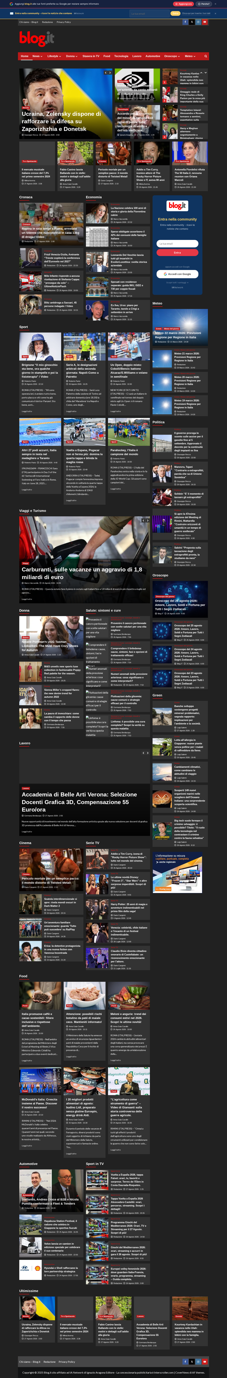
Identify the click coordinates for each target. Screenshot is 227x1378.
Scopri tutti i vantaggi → (177, 282)
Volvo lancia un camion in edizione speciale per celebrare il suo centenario (62, 1247)
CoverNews (182, 1372)
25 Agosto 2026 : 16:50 (122, 462)
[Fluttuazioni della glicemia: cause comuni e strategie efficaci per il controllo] (97, 700)
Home (24, 56)
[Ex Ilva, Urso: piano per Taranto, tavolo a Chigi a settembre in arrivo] (97, 310)
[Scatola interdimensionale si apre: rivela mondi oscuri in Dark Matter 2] (30, 904)
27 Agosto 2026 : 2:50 (186, 1342)
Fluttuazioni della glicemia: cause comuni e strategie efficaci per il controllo (126, 700)
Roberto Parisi (30, 381)
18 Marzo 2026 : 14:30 (186, 414)
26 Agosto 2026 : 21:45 (148, 187)
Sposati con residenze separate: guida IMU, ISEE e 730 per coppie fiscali (127, 285)
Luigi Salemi (181, 728)
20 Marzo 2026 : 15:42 (186, 368)
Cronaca (26, 224)
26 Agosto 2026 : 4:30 (186, 538)
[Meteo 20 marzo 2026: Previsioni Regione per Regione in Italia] (162, 382)
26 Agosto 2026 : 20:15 (56, 913)
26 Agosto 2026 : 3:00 (135, 1283)
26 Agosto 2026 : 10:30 (122, 384)
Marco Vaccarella (120, 219)
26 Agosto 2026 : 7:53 (135, 685)
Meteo (189, 56)
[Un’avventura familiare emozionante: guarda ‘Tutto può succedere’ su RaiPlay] (30, 928)
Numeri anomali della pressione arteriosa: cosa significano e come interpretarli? (129, 677)
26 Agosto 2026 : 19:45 (186, 757)
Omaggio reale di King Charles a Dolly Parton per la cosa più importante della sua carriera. (192, 80)
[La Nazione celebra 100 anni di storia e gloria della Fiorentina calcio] (97, 213)
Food (107, 56)
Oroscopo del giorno (165, 596)
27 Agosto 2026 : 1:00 (46, 241)
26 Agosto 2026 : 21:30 (186, 187)
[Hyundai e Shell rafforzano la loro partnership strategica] (30, 1270)
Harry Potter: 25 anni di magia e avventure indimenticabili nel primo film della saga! (129, 908)
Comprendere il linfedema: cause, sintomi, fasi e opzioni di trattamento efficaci (129, 652)
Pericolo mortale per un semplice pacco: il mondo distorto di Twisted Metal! (113, 173)
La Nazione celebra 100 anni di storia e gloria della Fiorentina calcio (128, 211)
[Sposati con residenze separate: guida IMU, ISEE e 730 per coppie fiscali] (97, 287)
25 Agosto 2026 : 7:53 (122, 710)
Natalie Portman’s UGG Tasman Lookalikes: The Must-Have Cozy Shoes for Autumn (50, 646)
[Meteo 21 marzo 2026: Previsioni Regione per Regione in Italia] (162, 359)
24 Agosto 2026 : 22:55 (68, 1255)
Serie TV (114, 850)
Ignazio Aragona (126, 98)
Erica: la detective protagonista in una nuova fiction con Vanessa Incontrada (62, 949)
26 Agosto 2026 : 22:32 (123, 222)
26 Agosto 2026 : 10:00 (122, 1029)
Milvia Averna (29, 181)
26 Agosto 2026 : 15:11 (78, 1029)
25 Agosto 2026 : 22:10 (33, 1115)
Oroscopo (170, 56)
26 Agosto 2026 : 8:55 (135, 1258)
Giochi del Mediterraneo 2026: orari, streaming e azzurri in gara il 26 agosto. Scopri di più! (129, 1251)
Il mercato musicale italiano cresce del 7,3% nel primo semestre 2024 (36, 173)
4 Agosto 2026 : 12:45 (122, 918)
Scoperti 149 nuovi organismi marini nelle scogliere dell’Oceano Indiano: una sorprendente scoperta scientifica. (189, 797)
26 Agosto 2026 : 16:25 (78, 384)
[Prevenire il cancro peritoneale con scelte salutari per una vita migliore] (97, 627)
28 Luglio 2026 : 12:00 (122, 942)
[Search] (206, 56)
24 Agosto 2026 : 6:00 (195, 664)
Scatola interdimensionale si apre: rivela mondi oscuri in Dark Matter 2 (60, 902)
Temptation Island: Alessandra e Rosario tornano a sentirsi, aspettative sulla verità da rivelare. (192, 98)
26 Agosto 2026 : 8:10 (186, 845)
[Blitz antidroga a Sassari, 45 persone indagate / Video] (30, 305)
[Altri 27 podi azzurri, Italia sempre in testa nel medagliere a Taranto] (40, 432)
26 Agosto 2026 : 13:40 (56, 704)
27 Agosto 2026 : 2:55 (148, 1346)
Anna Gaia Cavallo (70, 184)
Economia (115, 204)
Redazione (47, 22)
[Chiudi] (215, 4)
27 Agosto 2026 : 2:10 (109, 184)
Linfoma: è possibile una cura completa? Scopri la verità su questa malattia (128, 725)
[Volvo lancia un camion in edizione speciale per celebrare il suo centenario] (30, 1247)
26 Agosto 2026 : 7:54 (122, 663)
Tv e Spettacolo (29, 161)
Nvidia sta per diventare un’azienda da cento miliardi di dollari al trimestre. (137, 90)
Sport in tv (115, 1171)
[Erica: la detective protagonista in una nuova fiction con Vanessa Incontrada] (30, 951)
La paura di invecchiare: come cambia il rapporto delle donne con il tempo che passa (61, 717)
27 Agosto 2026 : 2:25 (135, 1189)
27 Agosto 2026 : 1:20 (145, 135)
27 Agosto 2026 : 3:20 (71, 187)
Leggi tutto (27, 411)
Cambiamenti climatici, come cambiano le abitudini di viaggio (187, 770)
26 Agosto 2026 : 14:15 (186, 781)
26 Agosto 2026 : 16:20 (46, 1208)
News (36, 56)
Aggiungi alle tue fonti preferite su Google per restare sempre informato (57, 3)
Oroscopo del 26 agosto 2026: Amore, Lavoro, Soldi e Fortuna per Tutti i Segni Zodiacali (180, 605)
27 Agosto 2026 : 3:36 (33, 184)
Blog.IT (160, 614)
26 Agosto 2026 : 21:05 (54, 816)
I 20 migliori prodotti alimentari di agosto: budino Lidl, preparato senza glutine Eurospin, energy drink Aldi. (81, 1107)
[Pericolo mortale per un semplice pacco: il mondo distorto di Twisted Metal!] (113, 153)
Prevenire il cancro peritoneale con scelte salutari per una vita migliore (128, 627)
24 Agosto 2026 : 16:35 (122, 1123)
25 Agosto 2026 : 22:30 (186, 565)
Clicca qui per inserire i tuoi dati (196, 13)
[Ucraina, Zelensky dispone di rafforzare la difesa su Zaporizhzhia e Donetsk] (37, 1308)
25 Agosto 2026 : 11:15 (123, 319)
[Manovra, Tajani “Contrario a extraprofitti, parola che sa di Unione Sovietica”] (162, 474)
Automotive (153, 56)
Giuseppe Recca (31, 135)
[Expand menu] (41, 56)
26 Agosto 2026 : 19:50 (68, 290)
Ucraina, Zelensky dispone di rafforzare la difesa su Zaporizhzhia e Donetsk (37, 1328)
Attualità (48, 272)
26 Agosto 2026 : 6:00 (176, 614)
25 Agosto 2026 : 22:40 (78, 470)
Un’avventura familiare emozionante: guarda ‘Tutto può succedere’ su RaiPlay (60, 926)
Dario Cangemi (107, 181)
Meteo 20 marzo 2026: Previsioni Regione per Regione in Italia (187, 380)
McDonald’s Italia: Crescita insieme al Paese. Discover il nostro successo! (39, 1103)
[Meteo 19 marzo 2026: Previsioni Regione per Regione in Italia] (162, 405)
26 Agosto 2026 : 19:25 (56, 681)
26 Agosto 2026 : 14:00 (186, 811)
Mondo (26, 108)
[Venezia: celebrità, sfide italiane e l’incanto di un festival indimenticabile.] (97, 933)
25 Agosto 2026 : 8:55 (122, 895)
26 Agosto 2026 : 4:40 (48, 463)
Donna (70, 56)
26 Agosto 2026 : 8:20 (46, 583)
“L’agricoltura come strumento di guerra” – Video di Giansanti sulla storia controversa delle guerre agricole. (126, 1107)
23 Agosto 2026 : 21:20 (56, 960)
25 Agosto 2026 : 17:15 (123, 296)
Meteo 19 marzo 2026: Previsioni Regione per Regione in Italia (187, 404)
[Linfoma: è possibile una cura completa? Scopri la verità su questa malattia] (97, 726)
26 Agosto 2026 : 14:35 (56, 936)
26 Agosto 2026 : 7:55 (55, 727)
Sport (25, 357)
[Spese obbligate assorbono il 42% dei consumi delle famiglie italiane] (97, 237)
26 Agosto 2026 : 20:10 (123, 868)
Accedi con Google (179, 274)
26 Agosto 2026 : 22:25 (68, 265)
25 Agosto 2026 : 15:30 (78, 1123)
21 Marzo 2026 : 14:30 (179, 342)
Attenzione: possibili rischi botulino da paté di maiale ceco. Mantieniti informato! (84, 1018)
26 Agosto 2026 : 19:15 (68, 310)
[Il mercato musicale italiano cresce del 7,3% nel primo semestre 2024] (37, 153)
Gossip (183, 70)
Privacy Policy (64, 22)
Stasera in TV (91, 56)
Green (158, 329)
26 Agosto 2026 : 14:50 (135, 1237)
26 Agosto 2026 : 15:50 (33, 1033)
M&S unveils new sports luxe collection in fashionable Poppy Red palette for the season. (62, 670)
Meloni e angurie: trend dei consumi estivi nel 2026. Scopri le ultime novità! (128, 1018)
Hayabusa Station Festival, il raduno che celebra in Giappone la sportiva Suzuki (60, 1224)
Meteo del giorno (171, 329)
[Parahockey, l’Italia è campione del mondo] (129, 432)
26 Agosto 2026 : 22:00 (186, 458)
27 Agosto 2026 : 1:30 (186, 731)
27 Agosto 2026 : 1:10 (52, 655)
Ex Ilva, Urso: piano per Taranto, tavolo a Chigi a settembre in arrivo (125, 309)
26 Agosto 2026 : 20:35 (135, 1213)
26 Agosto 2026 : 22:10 (33, 384)
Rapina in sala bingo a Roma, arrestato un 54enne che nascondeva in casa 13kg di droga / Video (50, 233)
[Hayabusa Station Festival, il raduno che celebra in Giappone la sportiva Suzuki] (30, 1225)
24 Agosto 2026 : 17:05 (68, 1275)
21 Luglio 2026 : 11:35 (122, 968)
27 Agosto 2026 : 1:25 (145, 98)
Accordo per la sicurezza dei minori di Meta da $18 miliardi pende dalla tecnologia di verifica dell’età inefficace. (135, 122)
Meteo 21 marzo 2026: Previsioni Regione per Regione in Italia (187, 357)
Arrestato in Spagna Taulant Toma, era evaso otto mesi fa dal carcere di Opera (61, 121)
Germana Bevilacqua (55, 724)
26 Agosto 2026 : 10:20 (186, 504)
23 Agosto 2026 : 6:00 (195, 688)
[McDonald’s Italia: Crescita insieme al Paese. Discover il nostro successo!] (40, 1081)
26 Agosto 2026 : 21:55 (51, 135)
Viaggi (25, 563)
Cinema (102, 161)
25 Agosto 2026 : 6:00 (195, 640)
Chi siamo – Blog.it (28, 22)
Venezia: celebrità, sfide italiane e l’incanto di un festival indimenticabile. (129, 931)
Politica (177, 429)
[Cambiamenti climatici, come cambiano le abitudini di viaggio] (162, 772)
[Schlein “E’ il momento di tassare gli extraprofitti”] (162, 497)
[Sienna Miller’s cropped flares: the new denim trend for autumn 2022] (30, 695)
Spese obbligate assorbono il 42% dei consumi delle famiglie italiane (128, 235)
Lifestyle (53, 56)
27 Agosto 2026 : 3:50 (33, 1339)
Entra (177, 252)
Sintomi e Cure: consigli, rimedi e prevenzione (125, 619)
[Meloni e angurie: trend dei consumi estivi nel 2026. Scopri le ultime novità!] (129, 996)
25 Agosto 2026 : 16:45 (68, 1232)
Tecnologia (121, 56)
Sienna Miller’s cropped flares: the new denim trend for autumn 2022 (62, 693)
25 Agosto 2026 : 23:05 (123, 272)
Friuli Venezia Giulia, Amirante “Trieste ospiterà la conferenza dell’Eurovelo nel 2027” (62, 258)
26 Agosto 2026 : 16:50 (123, 246)
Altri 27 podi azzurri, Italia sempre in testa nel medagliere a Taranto (39, 454)
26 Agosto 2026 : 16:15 (186, 484)
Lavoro (136, 56)
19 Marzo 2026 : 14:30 (186, 391)
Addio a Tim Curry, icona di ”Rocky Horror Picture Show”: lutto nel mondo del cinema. (128, 857)
